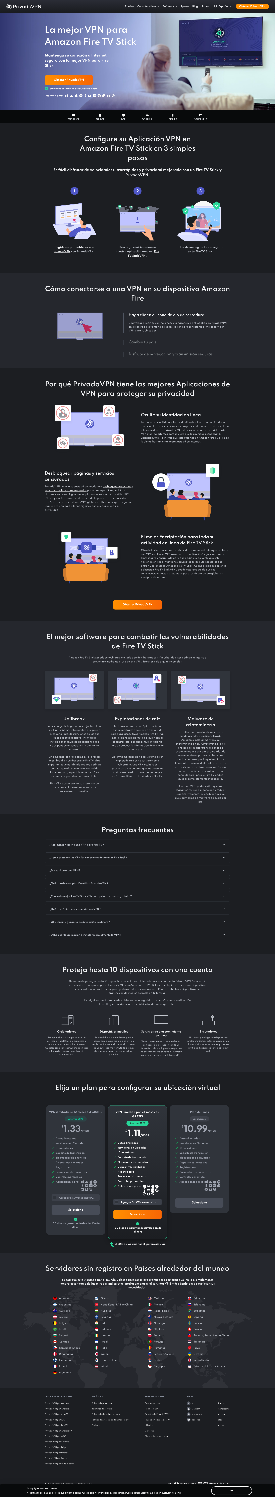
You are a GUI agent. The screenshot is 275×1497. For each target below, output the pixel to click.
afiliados (149, 1425)
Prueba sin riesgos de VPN (157, 1420)
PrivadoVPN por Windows (57, 1403)
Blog (195, 6)
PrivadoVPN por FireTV (56, 1425)
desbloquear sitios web (117, 486)
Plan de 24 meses (137, 1172)
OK (231, 1490)
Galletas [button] (96, 1425)
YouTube (196, 1420)
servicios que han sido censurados (66, 490)
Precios (129, 6)
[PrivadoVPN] (23, 6)
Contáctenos (224, 1409)
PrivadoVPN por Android (57, 1409)
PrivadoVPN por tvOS (55, 1436)
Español (223, 6)
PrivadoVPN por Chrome (57, 1442)
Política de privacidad (102, 1403)
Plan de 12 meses (76, 1169)
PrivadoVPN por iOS (55, 1420)
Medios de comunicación (157, 1436)
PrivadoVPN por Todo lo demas (60, 1464)
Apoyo (184, 6)
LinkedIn (196, 1409)
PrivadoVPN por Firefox (56, 1453)
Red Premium (151, 1409)
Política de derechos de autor (106, 1414)
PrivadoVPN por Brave (56, 1458)
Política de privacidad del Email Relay (110, 1420)
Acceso (206, 6)
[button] (77, 1197)
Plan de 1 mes (199, 1158)
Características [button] (146, 6)
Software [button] (168, 6)
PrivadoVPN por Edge (55, 1447)
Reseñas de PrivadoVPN (157, 1414)
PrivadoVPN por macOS (56, 1414)
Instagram (197, 1414)
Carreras (149, 1431)
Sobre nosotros (152, 1403)
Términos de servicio (102, 1409)
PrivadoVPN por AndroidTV (58, 1431)
